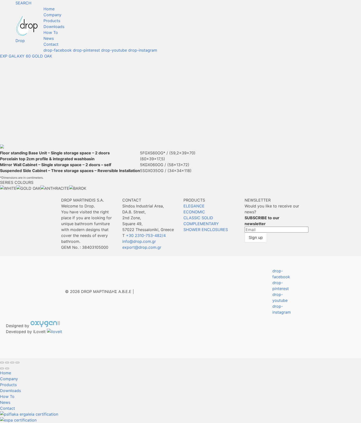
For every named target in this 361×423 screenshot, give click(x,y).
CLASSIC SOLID (198, 217)
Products (51, 20)
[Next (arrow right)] (7, 368)
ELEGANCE (194, 206)
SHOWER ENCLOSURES (205, 229)
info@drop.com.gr (139, 241)
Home (49, 8)
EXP (3, 56)
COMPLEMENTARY (201, 223)
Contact (50, 44)
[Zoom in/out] (17, 362)
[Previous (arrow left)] (2, 368)
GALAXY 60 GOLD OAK (30, 56)
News (48, 38)
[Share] (7, 362)
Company (52, 14)
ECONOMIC (194, 211)
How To (50, 32)
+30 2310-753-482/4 (146, 235)
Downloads (53, 26)
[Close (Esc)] (2, 362)
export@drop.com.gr (141, 247)
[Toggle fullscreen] (12, 362)
